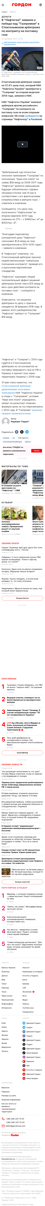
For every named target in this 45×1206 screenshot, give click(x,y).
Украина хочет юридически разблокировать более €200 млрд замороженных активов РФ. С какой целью (22, 784)
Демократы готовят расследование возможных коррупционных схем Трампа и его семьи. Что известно (22, 860)
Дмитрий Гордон (33, 1023)
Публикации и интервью (32, 972)
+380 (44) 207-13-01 (15, 1119)
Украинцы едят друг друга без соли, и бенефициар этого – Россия (22, 548)
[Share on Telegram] (27, 432)
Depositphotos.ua (8, 1159)
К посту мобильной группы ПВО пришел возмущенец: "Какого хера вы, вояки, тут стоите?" (21, 559)
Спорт (4, 984)
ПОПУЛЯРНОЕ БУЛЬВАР (14, 888)
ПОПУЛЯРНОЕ (9, 679)
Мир (3, 980)
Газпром (6, 438)
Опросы (25, 1004)
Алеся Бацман (32, 1053)
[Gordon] (21, 5)
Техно (4, 992)
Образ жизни (7, 996)
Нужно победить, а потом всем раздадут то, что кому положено (20, 580)
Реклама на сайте (9, 1096)
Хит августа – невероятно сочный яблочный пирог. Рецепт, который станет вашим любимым (22, 931)
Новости (5, 963)
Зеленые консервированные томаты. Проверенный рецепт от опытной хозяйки (12, 526)
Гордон (4, 12)
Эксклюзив (27, 992)
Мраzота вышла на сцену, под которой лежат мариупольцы (22, 589)
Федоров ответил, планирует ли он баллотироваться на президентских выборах (23, 699)
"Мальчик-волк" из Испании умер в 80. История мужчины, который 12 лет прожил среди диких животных (22, 873)
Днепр (4, 1043)
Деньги (13, 12)
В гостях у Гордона (30, 976)
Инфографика (7, 1004)
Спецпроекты (27, 1012)
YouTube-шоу (28, 1008)
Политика (18, 493)
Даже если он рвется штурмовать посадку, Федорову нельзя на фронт (22, 570)
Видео (25, 1000)
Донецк (5, 1035)
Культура (5, 988)
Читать (36, 451)
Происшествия (8, 1000)
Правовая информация (11, 1100)
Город (4, 1018)
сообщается (32, 115)
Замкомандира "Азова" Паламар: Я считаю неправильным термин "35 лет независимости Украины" (23, 712)
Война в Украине (8, 968)
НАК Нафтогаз (23, 438)
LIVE (24, 988)
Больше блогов (22, 598)
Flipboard (30, 1061)
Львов (4, 1027)
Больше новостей (22, 882)
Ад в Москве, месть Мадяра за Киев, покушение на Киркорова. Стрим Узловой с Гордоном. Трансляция (23, 726)
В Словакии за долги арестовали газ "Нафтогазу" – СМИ (11, 488)
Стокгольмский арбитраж (12, 442)
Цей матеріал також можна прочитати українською (21, 43)
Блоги (24, 980)
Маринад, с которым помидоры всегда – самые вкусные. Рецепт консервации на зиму (25, 896)
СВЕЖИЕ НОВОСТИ (12, 764)
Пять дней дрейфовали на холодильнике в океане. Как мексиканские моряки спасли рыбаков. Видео (25, 741)
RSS (28, 1066)
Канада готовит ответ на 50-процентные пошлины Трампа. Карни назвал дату (21, 851)
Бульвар (7, 502)
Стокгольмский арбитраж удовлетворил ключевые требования (16, 389)
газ (13, 438)
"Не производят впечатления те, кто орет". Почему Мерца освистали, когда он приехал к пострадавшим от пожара (22, 773)
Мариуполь (6, 1047)
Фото (24, 996)
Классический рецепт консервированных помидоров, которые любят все (21, 919)
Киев (4, 1023)
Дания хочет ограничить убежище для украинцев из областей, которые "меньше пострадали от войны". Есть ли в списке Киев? (21, 840)
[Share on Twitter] (22, 432)
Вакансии (5, 1088)
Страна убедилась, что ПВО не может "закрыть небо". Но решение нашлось (25, 687)
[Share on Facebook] (16, 432)
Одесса (5, 1031)
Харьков (5, 1039)
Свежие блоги (10, 543)
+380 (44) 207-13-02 (15, 1122)
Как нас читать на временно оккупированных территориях (9, 1108)
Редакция (5, 1092)
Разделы (26, 963)
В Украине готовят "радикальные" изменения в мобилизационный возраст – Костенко (21, 828)
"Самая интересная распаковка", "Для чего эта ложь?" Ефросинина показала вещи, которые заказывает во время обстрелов (24, 945)
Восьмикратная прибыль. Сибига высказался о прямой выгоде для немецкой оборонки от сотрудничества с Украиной (22, 804)
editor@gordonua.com (15, 1126)
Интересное (7, 1008)
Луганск (5, 1051)
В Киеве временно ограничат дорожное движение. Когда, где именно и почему (20, 794)
